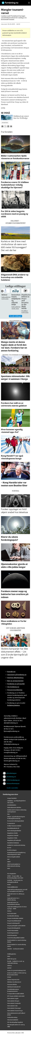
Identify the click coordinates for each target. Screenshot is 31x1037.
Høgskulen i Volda (12, 838)
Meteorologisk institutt (13, 857)
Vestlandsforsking (12, 1017)
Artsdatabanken (11, 805)
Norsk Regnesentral (12, 933)
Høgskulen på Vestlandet (14, 840)
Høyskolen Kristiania (13, 843)
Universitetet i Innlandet (14, 1003)
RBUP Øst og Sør (11, 959)
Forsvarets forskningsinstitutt (15, 821)
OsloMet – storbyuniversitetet (15, 949)
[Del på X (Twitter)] (5, 126)
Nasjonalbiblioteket (12, 887)
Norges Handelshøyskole (14, 921)
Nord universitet (11, 913)
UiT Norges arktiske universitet (15, 996)
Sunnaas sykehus (12, 984)
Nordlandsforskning (13, 916)
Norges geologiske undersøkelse (16, 925)
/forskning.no (11, 777)
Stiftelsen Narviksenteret (14, 982)
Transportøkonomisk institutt (15, 993)
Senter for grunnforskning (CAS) (16, 970)
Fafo (8, 814)
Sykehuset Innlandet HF (14, 987)
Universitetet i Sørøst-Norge (15, 1010)
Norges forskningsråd (13, 923)
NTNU (9, 884)
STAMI (9, 977)
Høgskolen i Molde (12, 833)
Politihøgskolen (11, 954)
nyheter (5, 122)
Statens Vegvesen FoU (13, 979)
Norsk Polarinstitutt (12, 930)
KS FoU (9, 847)
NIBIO (9, 861)
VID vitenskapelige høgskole (15, 1022)
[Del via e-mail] (11, 126)
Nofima (9, 911)
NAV (8, 859)
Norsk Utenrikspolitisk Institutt (15, 937)
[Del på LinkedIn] (8, 126)
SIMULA (9, 965)
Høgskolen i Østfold (12, 835)
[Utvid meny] (29, 3)
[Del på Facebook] (2, 126)
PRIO (8, 956)
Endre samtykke (12, 788)
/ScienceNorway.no (12, 783)
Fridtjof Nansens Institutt (14, 826)
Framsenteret (11, 823)
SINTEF (9, 968)
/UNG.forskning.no (13, 780)
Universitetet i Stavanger (14, 1008)
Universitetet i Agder (13, 998)
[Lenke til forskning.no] (13, 2)
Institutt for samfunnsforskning (16, 845)
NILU (8, 868)
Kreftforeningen (12, 850)
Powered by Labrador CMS (15, 1033)
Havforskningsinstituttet (14, 830)
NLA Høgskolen (11, 873)
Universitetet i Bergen (13, 1001)
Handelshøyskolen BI (13, 828)
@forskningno (11, 773)
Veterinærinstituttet (12, 1020)
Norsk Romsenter (12, 935)
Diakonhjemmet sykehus (14, 807)
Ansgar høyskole (12, 798)
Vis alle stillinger (15, 316)
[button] (2, 291)
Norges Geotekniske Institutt (15, 918)
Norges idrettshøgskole (13, 928)
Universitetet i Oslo (12, 1006)
